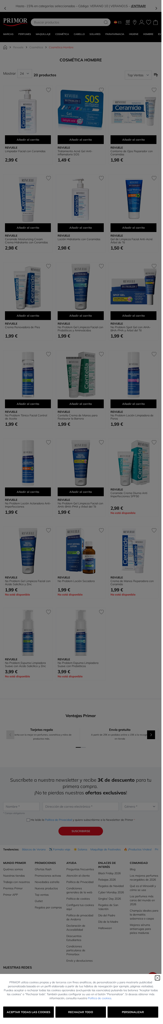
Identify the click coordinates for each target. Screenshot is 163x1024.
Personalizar (133, 1012)
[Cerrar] (157, 978)
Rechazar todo (80, 1012)
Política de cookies (99, 998)
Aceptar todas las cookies (28, 1012)
